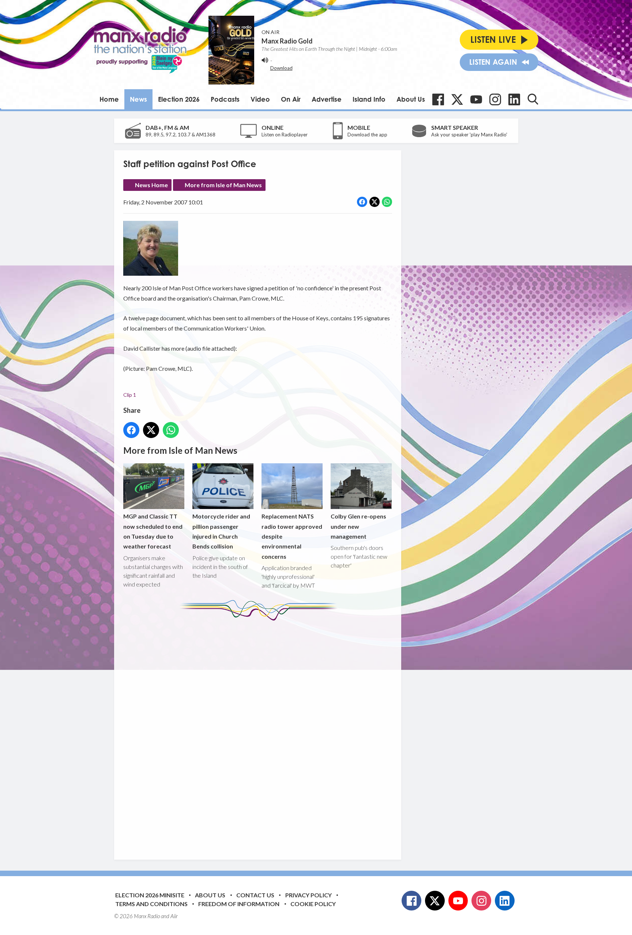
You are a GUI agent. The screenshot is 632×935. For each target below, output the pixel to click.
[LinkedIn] (514, 99)
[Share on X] (374, 202)
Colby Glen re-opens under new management (358, 526)
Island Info (369, 99)
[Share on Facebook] (362, 202)
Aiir (174, 916)
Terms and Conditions (151, 903)
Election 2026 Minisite (149, 894)
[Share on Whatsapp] (387, 202)
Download (281, 68)
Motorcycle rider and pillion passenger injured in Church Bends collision (221, 531)
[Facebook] (438, 99)
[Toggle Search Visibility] (532, 99)
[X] (457, 99)
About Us (410, 99)
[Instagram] (495, 99)
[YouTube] (476, 99)
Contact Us (255, 894)
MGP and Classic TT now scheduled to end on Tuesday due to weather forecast (153, 531)
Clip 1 (129, 395)
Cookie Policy (313, 903)
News (138, 99)
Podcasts (225, 99)
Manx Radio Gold (287, 41)
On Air (291, 99)
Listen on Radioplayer (285, 134)
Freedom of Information (238, 903)
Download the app (367, 134)
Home (109, 99)
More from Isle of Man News (223, 184)
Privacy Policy (308, 894)
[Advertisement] (260, 734)
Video (260, 99)
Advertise (327, 99)
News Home (151, 184)
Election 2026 (179, 99)
